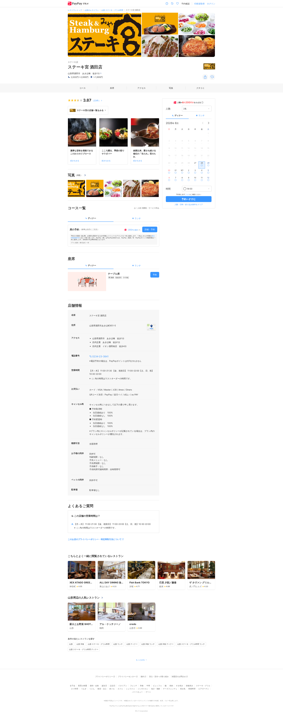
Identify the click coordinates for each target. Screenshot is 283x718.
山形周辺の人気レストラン (84, 597)
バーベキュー (137, 692)
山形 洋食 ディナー (165, 644)
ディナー (179, 115)
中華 (148, 686)
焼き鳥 (182, 689)
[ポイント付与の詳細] (202, 102)
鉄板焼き (189, 686)
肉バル (112, 689)
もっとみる (140, 660)
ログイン (211, 3)
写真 (171, 88)
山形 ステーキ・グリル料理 (99, 644)
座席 (112, 88)
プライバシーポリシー (104, 676)
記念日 (112, 686)
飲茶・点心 (102, 689)
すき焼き (179, 686)
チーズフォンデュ (170, 689)
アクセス (141, 88)
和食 (142, 686)
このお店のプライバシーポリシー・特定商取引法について (94, 539)
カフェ (120, 689)
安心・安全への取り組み (159, 676)
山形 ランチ (118, 644)
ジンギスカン (143, 689)
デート (148, 692)
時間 (168, 188)
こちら (187, 194)
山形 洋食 (80, 644)
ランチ (201, 115)
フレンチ (133, 686)
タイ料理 (74, 689)
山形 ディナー (132, 644)
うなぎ (83, 689)
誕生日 (104, 686)
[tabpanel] (113, 236)
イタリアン (122, 686)
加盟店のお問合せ (179, 676)
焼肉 (171, 686)
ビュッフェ (157, 686)
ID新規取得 (199, 3)
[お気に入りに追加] (212, 77)
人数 (168, 108)
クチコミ (200, 88)
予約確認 (185, 3)
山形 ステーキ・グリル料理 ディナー (83, 649)
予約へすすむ (189, 199)
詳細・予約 (150, 229)
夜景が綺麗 (82, 686)
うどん (92, 689)
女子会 (72, 686)
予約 (155, 274)
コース (82, 88)
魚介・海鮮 (155, 689)
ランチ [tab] (138, 218)
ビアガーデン (203, 689)
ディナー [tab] (92, 218)
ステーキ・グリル (203, 686)
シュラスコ (130, 689)
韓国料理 (191, 689)
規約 (142, 676)
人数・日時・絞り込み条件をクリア (189, 204)
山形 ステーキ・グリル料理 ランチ (191, 644)
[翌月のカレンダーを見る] (209, 123)
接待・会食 (94, 686)
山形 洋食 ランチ (148, 644)
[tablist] (113, 219)
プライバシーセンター (127, 676)
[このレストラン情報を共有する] (205, 77)
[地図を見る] (151, 327)
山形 (71, 644)
